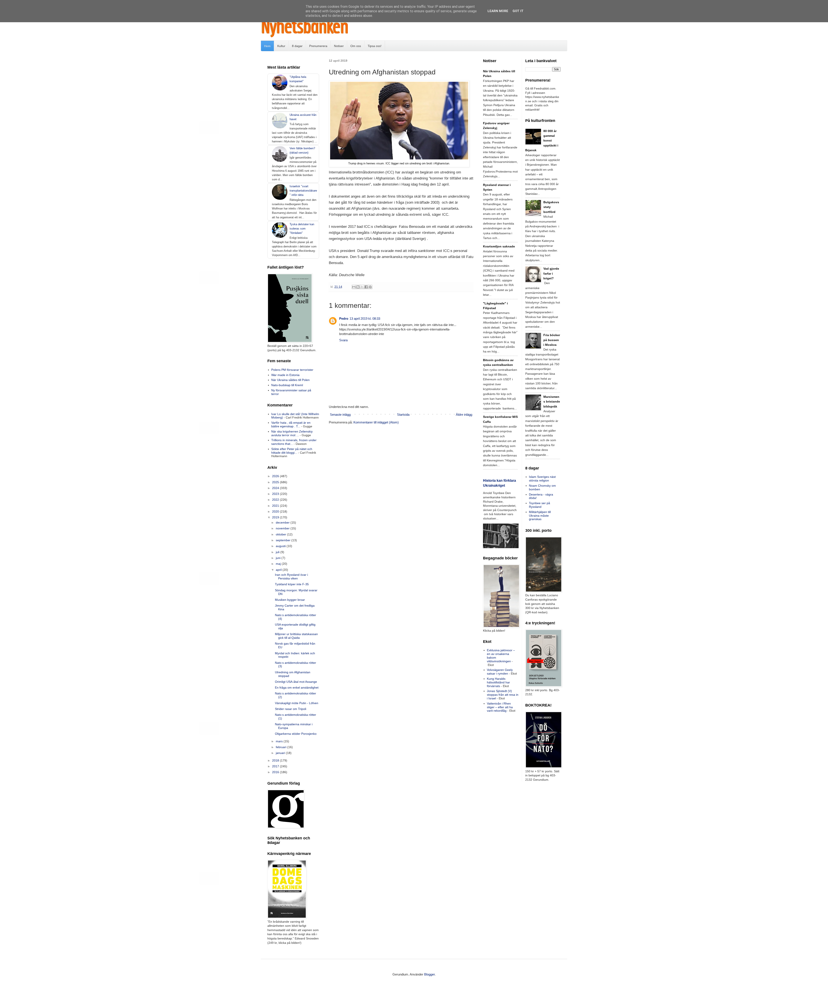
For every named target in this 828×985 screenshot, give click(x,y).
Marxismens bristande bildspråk (551, 401)
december (283, 522)
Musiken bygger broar (290, 599)
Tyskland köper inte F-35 (292, 584)
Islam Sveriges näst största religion (542, 478)
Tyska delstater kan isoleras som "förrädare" (302, 228)
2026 (276, 476)
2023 (276, 494)
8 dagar (297, 46)
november (283, 528)
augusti (281, 546)
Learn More (498, 11)
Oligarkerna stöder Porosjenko (296, 733)
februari (281, 747)
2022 (276, 499)
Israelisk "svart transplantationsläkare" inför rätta (303, 191)
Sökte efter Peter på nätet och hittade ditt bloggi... (291, 450)
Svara (343, 340)
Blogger (429, 974)
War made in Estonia (285, 375)
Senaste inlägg (340, 414)
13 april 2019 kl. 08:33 (365, 318)
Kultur (281, 46)
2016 (276, 772)
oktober (281, 534)
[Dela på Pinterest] (370, 287)
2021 (276, 505)
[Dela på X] (362, 287)
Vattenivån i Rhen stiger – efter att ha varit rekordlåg (500, 707)
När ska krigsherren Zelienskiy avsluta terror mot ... (292, 433)
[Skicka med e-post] (354, 287)
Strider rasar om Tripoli (290, 709)
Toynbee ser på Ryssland (539, 504)
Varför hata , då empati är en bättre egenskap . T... (290, 424)
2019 (276, 517)
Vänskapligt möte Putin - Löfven (296, 703)
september (283, 540)
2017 (276, 766)
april (279, 569)
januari (281, 753)
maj (279, 563)
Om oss (355, 46)
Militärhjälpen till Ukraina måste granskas (540, 515)
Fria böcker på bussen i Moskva (551, 339)
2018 (276, 760)
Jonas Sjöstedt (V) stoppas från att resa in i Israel (502, 694)
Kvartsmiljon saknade (499, 246)
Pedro (343, 318)
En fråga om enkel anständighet (296, 687)
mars (280, 741)
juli (278, 552)
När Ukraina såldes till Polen (290, 380)
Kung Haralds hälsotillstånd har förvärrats (498, 682)
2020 (276, 511)
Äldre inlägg (464, 414)
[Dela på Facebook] (366, 287)
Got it (518, 11)
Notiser (339, 46)
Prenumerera (318, 46)
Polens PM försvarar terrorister (292, 369)
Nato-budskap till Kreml (287, 385)
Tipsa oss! (374, 46)
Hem (267, 46)
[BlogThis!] (358, 287)
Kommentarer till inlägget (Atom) (376, 422)
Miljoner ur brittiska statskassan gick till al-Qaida (296, 635)
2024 (276, 488)
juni (278, 558)
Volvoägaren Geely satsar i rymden (500, 671)
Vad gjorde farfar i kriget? (551, 273)
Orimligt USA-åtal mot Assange (296, 681)
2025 (276, 482)
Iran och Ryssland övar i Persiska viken (291, 576)
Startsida (403, 414)
